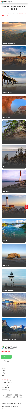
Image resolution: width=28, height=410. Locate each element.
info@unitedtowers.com (6, 353)
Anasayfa (4, 368)
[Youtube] (8, 361)
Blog (3, 375)
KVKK (25, 408)
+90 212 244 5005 (5, 351)
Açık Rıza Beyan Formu (7, 408)
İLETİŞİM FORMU (6, 357)
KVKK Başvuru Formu (17, 408)
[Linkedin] (11, 361)
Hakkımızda (4, 370)
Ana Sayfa (3, 14)
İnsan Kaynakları (5, 373)
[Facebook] (2, 361)
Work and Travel (12, 14)
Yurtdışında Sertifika (6, 390)
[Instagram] (5, 361)
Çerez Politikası (14, 406)
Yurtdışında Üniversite (6, 384)
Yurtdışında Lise (5, 385)
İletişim (3, 372)
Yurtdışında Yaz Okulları (7, 382)
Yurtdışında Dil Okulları (7, 380)
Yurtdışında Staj (5, 389)
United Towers (17, 403)
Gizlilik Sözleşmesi (6, 406)
